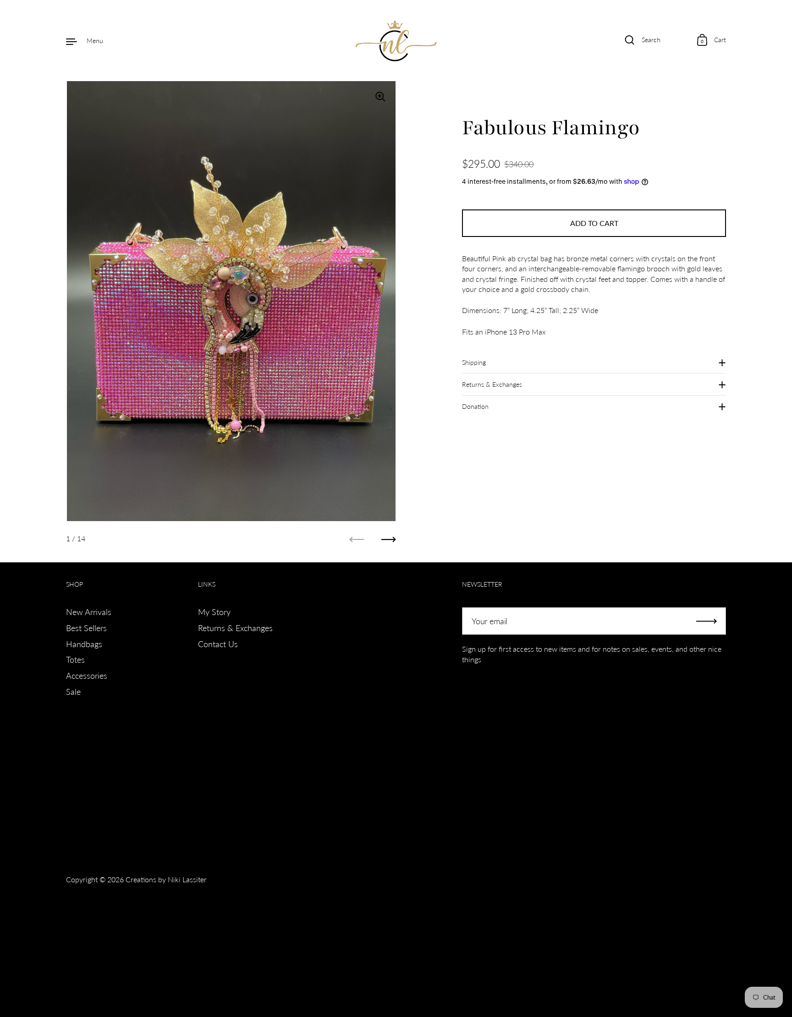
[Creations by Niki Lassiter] (396, 40)
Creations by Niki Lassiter (166, 879)
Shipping (474, 362)
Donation (475, 406)
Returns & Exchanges (492, 384)
